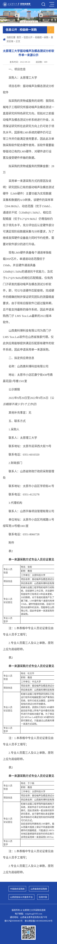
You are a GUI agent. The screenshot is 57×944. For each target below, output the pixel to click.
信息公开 (28, 37)
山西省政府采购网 (39, 889)
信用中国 (43, 897)
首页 (19, 37)
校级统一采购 (41, 37)
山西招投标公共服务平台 (21, 897)
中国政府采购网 (17, 889)
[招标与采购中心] (17, 4)
